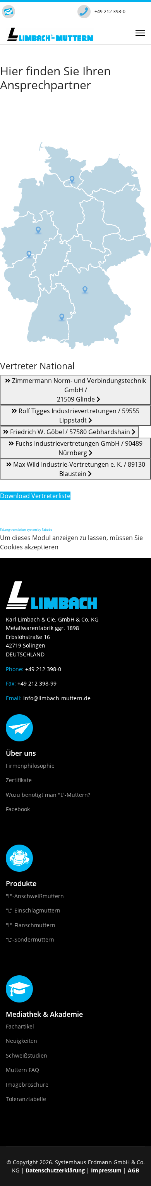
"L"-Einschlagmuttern (33, 910)
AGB (133, 1170)
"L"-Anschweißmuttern (35, 896)
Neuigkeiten (21, 1040)
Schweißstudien (26, 1055)
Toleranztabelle (26, 1099)
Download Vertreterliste (35, 496)
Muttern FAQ (22, 1069)
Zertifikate (19, 780)
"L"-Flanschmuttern (30, 925)
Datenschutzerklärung (55, 1170)
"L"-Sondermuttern (30, 939)
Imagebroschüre (27, 1084)
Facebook (18, 809)
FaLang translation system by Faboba (26, 529)
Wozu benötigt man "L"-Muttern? (48, 794)
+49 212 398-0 (109, 11)
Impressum (106, 1170)
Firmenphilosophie (30, 765)
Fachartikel (20, 1026)
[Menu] (140, 33)
